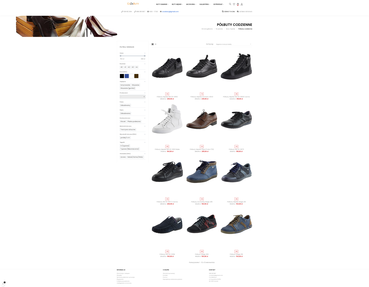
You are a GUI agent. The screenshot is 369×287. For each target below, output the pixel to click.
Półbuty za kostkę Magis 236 (201, 202)
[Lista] (155, 44)
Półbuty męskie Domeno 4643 (201, 97)
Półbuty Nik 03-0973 (236, 149)
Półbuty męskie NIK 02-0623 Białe (167, 149)
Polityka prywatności (123, 281)
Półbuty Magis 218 (236, 254)
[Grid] (152, 44)
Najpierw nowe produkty (233, 44)
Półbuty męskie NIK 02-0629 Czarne (236, 97)
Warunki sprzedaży (169, 273)
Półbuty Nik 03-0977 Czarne (167, 202)
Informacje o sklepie (123, 273)
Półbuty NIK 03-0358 (167, 254)
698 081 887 (212, 273)
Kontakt (165, 275)
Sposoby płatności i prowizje (126, 277)
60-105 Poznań (213, 281)
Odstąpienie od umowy (124, 283)
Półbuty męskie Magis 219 (236, 202)
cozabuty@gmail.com (170, 11)
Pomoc (165, 277)
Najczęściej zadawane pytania (172, 279)
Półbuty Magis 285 (202, 254)
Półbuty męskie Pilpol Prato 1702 (202, 149)
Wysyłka (119, 275)
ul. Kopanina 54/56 (215, 279)
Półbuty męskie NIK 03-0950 (167, 97)
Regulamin (120, 279)
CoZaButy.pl (212, 277)
